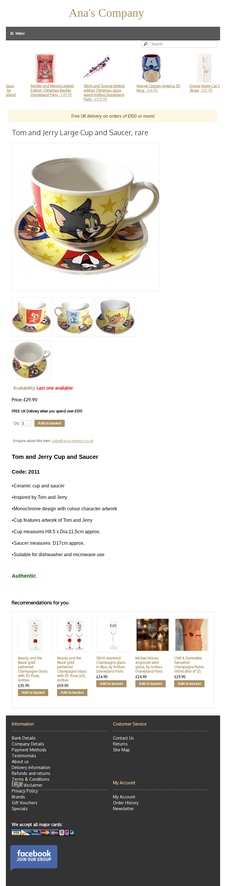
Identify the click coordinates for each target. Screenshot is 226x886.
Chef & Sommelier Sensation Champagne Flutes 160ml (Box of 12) (189, 664)
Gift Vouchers (24, 802)
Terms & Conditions (30, 779)
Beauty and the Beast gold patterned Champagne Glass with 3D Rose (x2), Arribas (72, 669)
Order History (126, 802)
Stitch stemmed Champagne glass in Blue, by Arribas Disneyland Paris (110, 664)
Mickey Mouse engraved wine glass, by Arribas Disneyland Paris (148, 664)
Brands (18, 796)
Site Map (121, 749)
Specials (20, 808)
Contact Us (123, 737)
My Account (124, 796)
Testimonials (24, 755)
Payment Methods (29, 749)
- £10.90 (197, 88)
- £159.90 (93, 92)
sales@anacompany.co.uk (72, 441)
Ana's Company (106, 12)
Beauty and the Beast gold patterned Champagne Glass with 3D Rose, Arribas (32, 669)
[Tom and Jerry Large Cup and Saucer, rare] (85, 289)
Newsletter (123, 808)
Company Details (28, 743)
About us (20, 761)
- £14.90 (148, 88)
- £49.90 (41, 90)
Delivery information (31, 767)
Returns (120, 743)
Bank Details (24, 737)
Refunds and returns (31, 773)
